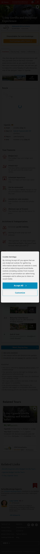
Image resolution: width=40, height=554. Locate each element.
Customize (20, 293)
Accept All (18, 285)
